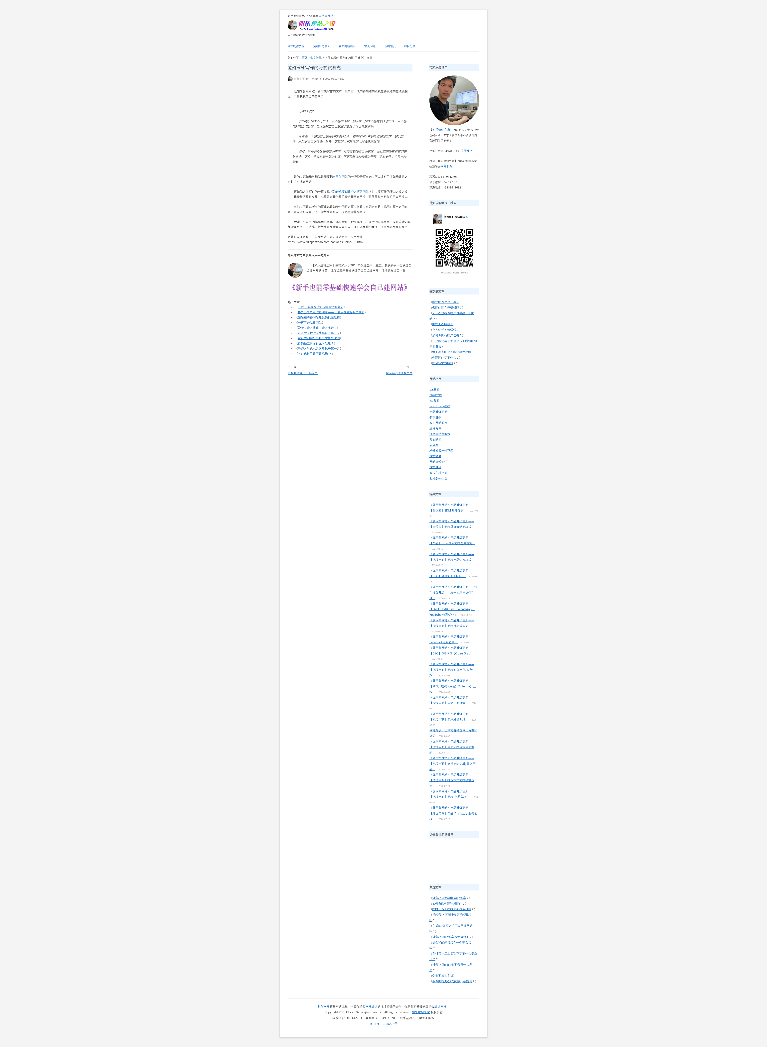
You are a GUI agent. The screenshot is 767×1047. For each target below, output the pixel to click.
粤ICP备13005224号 (383, 1024)
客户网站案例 (347, 46)
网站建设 (372, 1006)
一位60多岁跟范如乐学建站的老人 (320, 307)
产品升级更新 (438, 412)
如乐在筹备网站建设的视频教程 (319, 317)
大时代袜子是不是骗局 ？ (315, 354)
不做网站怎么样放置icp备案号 (452, 981)
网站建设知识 (438, 462)
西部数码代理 (438, 478)
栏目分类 (409, 46)
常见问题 (370, 46)
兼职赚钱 (435, 417)
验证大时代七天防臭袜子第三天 (319, 333)
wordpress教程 (439, 406)
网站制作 (447, 166)
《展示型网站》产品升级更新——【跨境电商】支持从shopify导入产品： (452, 763)
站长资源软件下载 (441, 450)
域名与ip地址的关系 (399, 373)
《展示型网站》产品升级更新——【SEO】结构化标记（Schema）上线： (452, 686)
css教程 (434, 390)
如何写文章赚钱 (442, 363)
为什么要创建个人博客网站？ (352, 191)
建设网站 (440, 1006)
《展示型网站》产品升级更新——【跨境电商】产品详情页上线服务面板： (453, 813)
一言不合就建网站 (310, 322)
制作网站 (324, 1006)
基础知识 (389, 46)
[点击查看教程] (350, 292)
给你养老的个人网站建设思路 (451, 352)
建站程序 (435, 428)
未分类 (433, 445)
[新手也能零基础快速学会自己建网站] (316, 29)
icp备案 (434, 401)
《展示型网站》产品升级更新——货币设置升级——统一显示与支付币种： (453, 592)
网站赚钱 (435, 467)
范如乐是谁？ (321, 46)
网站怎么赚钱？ (442, 324)
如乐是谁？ (464, 151)
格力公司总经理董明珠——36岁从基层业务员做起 (331, 312)
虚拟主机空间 (438, 473)
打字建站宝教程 (439, 434)
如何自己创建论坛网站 (447, 903)
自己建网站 (325, 16)
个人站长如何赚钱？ (445, 330)
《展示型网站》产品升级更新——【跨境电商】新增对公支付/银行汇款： (452, 669)
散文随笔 (316, 57)
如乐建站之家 (441, 130)
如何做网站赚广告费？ (447, 335)
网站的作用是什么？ (445, 302)
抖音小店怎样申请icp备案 (449, 898)
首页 (304, 57)
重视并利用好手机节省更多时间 (319, 338)
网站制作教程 (296, 46)
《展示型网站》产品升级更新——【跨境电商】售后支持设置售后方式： (451, 747)
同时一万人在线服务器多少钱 (451, 909)
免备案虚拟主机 (442, 976)
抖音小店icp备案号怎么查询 (450, 937)
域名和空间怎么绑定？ (303, 373)
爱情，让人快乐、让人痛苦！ (317, 328)
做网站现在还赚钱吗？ (447, 307)
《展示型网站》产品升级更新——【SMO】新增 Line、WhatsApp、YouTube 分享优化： (452, 609)
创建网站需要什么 (444, 357)
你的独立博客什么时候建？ (316, 343)
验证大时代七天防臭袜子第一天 (319, 348)
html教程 (435, 395)
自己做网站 (340, 176)
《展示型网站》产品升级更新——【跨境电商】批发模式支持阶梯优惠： (451, 780)
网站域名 (435, 456)
